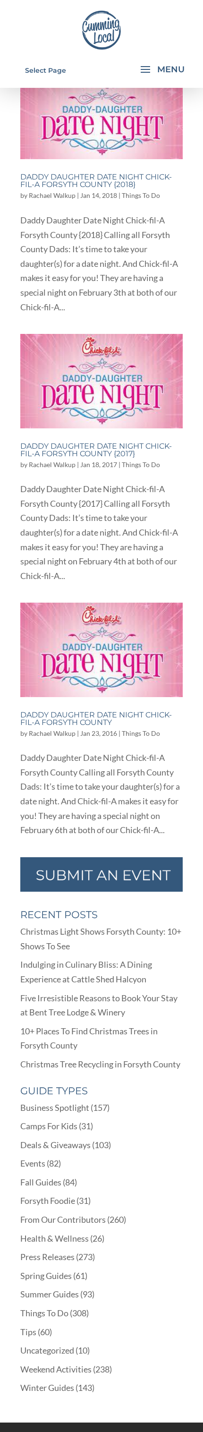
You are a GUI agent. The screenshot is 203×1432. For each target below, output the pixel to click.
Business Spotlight (54, 1107)
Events (32, 1163)
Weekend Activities (56, 1369)
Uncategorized (47, 1350)
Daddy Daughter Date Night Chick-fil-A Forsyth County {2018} (96, 180)
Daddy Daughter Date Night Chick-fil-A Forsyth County (96, 718)
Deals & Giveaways (55, 1145)
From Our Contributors (63, 1219)
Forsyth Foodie (47, 1200)
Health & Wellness (54, 1238)
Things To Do (141, 195)
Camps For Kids (48, 1126)
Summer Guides (49, 1294)
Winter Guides (47, 1387)
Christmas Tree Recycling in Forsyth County (100, 1064)
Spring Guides (46, 1275)
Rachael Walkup (52, 195)
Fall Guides (40, 1182)
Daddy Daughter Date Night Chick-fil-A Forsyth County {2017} (96, 450)
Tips (28, 1332)
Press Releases (47, 1257)
